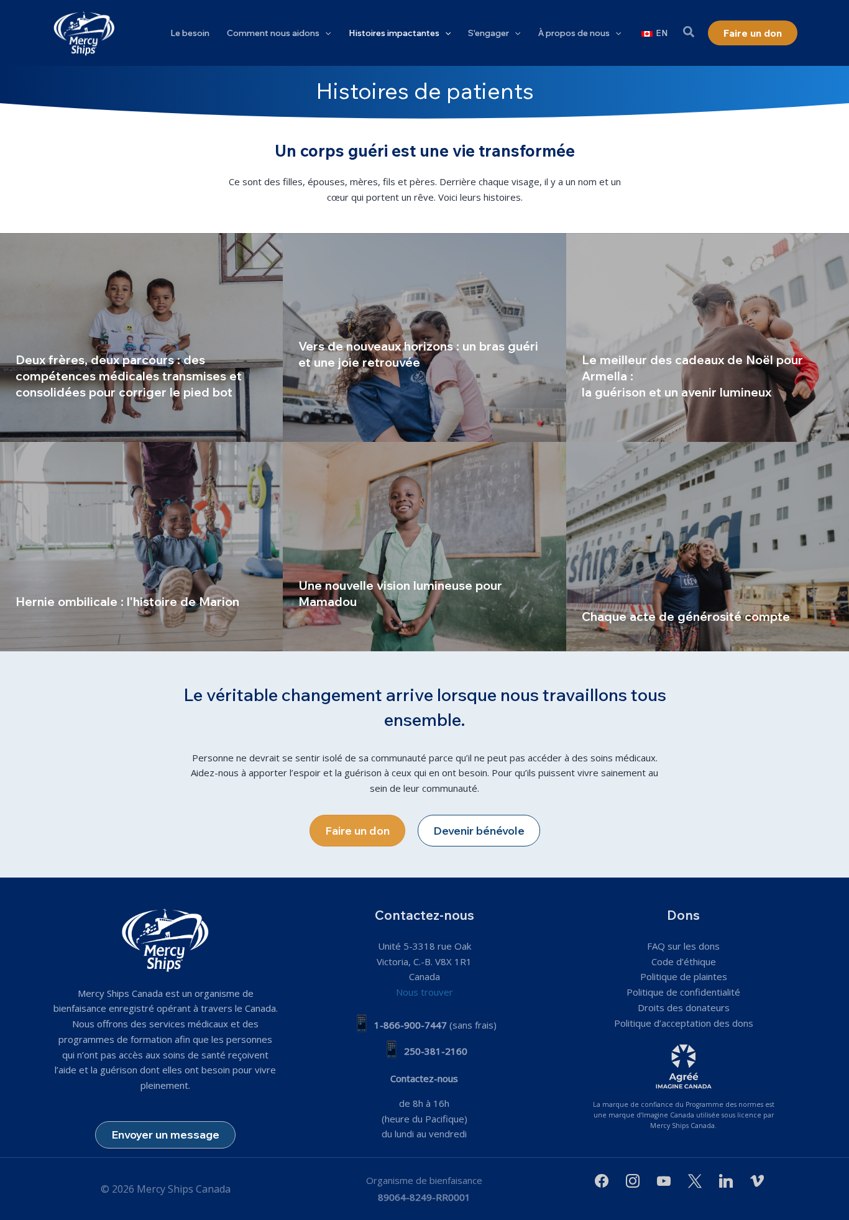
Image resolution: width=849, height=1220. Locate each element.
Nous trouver (424, 992)
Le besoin (189, 33)
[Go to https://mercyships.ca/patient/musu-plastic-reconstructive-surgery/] (424, 338)
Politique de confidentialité (683, 992)
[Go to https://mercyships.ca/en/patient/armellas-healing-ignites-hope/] (707, 338)
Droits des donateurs (684, 1007)
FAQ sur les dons (683, 946)
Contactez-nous (424, 1078)
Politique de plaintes (683, 976)
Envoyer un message (165, 1134)
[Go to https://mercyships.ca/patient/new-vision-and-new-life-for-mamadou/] (424, 546)
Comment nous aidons (273, 33)
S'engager (488, 33)
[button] (325, 33)
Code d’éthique (683, 961)
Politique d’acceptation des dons (683, 1023)
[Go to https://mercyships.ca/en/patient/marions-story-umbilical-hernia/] (141, 546)
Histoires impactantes (394, 33)
